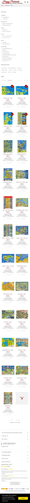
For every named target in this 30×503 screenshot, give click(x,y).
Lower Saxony (6, 53)
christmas (19, 68)
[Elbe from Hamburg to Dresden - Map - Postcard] (8, 202)
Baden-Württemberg (7, 48)
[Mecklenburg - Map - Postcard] (8, 286)
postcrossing (4, 68)
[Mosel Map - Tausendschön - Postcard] (8, 398)
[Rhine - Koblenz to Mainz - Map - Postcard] (8, 230)
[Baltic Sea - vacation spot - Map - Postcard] (22, 174)
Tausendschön (6, 43)
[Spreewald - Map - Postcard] (22, 286)
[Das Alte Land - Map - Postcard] (22, 370)
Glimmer (5, 29)
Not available (6, 17)
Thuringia (5, 61)
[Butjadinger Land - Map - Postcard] (8, 342)
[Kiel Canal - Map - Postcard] (8, 314)
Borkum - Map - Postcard (8, 266)
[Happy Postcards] (12, 2)
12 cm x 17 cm (6, 37)
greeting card (4, 72)
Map (4, 42)
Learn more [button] (5, 500)
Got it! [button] (23, 498)
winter (9, 72)
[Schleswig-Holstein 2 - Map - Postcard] (8, 174)
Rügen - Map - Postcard (22, 238)
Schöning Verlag (7, 25)
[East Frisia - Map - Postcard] (8, 370)
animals (15, 70)
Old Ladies (14, 72)
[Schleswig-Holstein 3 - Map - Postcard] (22, 146)
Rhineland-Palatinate (7, 58)
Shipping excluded (8, 102)
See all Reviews (15, 483)
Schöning (10, 70)
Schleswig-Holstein (7, 59)
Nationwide (5, 56)
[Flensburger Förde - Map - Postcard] (22, 202)
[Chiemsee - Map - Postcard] (22, 342)
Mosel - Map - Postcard (22, 126)
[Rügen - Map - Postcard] (22, 230)
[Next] (27, 80)
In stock (5, 18)
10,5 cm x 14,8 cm (7, 36)
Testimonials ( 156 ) (6, 464)
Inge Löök (20, 70)
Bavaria (5, 50)
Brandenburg (6, 51)
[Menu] (25, 2)
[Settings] (27, 2)
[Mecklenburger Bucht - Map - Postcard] (22, 258)
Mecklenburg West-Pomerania (9, 54)
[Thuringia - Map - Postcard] (22, 314)
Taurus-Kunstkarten (12, 68)
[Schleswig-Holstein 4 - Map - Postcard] (8, 146)
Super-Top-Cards (7, 31)
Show (3, 80)
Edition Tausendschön (8, 23)
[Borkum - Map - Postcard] (8, 258)
